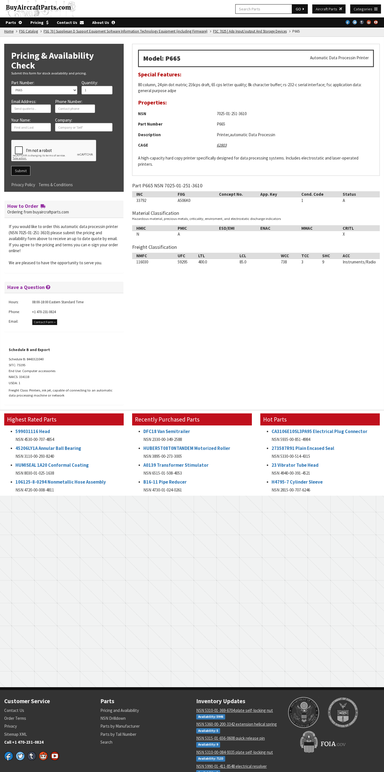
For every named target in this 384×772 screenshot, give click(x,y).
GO (299, 9)
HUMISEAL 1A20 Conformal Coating (52, 465)
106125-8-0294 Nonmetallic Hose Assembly (60, 482)
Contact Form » (45, 322)
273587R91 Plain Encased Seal (303, 448)
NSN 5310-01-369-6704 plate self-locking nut (234, 710)
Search (106, 742)
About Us (102, 22)
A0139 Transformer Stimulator (176, 465)
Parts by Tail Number (118, 734)
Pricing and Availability (119, 710)
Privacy (10, 726)
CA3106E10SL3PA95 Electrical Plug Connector (319, 431)
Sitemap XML (15, 734)
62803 (222, 145)
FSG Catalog (28, 31)
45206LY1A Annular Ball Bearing (48, 448)
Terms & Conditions (56, 184)
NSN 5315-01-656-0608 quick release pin (230, 738)
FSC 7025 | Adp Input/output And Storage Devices (250, 31)
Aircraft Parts (327, 9)
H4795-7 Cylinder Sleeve (297, 482)
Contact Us (68, 22)
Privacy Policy (23, 184)
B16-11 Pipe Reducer (165, 482)
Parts (12, 22)
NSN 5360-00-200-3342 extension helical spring (236, 724)
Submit (21, 170)
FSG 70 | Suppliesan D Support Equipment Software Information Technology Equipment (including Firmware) (125, 31)
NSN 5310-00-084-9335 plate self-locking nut (234, 752)
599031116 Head (32, 431)
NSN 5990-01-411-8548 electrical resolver (231, 766)
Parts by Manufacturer (120, 726)
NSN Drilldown (113, 718)
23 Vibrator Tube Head (295, 465)
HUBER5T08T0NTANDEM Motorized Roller (186, 448)
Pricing (38, 22)
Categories (364, 9)
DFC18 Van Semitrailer (166, 431)
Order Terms (15, 718)
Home (8, 31)
